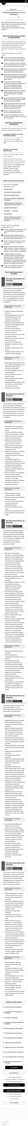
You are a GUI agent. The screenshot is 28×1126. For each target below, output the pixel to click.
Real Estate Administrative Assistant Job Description (14, 1023)
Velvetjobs (3, 2)
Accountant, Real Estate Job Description (14, 1052)
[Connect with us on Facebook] (1, 1124)
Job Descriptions (13, 9)
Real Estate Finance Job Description (13, 1033)
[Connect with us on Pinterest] (4, 1124)
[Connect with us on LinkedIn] (6, 1124)
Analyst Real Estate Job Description (13, 1007)
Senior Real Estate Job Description (13, 1042)
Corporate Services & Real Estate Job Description (14, 1012)
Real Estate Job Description (11, 1017)
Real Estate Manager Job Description (13, 1037)
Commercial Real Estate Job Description (14, 1056)
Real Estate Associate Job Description (14, 1028)
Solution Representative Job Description (14, 1047)
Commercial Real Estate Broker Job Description (13, 1062)
